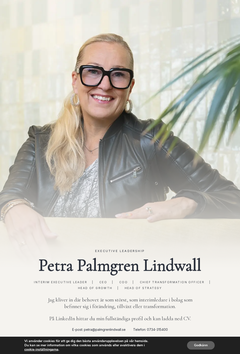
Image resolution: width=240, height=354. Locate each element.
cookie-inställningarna (41, 349)
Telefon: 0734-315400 (150, 329)
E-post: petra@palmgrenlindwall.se (99, 329)
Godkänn (201, 345)
